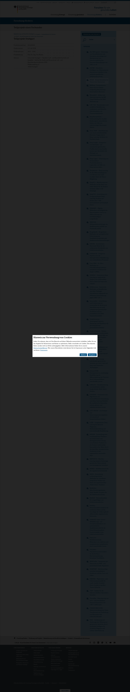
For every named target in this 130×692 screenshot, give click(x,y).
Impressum (43, 350)
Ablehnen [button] (83, 355)
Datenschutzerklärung (40, 348)
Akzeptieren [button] (92, 355)
